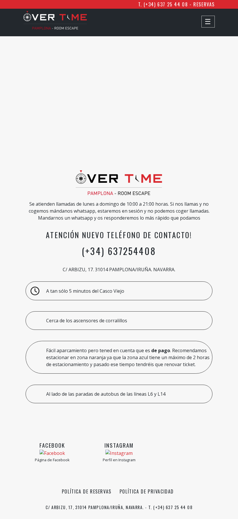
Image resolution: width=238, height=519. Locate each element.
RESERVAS (204, 4)
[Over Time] (55, 28)
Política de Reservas (86, 491)
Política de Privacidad (147, 491)
